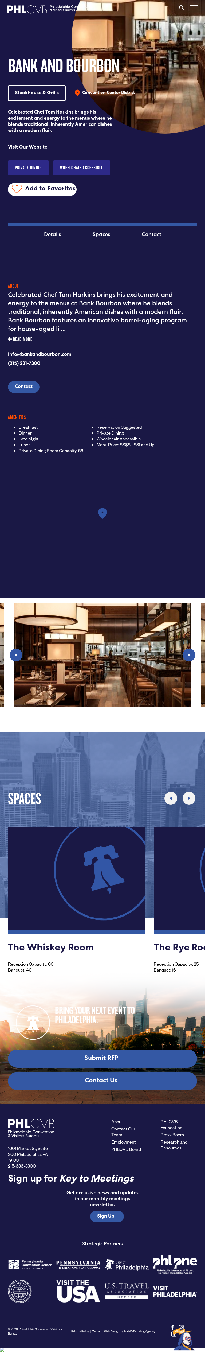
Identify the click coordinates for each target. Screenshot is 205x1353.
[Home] (48, 11)
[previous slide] (16, 655)
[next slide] (189, 655)
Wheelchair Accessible (81, 168)
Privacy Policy (80, 1331)
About (117, 1121)
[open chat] (184, 1339)
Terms (96, 1331)
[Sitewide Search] (182, 10)
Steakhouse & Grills (37, 93)
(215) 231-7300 (24, 363)
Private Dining (28, 168)
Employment (123, 1142)
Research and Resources (174, 1145)
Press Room (172, 1134)
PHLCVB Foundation (171, 1124)
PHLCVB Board (126, 1149)
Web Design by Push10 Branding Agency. (130, 1331)
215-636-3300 (22, 1166)
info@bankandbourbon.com (39, 354)
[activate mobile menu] (194, 7)
